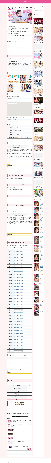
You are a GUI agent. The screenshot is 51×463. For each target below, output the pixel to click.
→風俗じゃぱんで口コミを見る (24, 137)
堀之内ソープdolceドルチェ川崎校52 (18, 286)
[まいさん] (36, 287)
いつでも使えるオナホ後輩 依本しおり (41, 276)
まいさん (40, 284)
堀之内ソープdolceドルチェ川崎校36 (18, 310)
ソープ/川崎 (16, 127)
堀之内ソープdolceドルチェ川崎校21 (18, 333)
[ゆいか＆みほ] (36, 307)
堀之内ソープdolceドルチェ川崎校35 (18, 312)
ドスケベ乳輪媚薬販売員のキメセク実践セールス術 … (41, 232)
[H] (36, 300)
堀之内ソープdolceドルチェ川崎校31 (18, 318)
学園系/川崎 (25, 413)
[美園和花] (36, 203)
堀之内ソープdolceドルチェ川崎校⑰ (18, 339)
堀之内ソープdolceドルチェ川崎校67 (18, 263)
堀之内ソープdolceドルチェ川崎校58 (18, 277)
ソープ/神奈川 (15, 413)
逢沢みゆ (40, 220)
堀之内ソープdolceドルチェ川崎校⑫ (18, 347)
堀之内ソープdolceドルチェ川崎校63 (18, 269)
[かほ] (36, 293)
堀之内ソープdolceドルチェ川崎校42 (18, 301)
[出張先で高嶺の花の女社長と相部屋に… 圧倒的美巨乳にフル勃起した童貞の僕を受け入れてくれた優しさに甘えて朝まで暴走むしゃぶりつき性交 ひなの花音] (36, 267)
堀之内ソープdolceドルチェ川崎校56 (18, 280)
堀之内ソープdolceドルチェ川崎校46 (18, 295)
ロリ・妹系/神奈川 (22, 413)
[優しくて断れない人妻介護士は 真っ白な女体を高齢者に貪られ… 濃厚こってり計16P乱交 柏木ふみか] (36, 258)
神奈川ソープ (9, 413)
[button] (24, 416)
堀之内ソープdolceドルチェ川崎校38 (18, 307)
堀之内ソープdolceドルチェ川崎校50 (18, 289)
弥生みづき (40, 227)
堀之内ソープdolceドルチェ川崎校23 (18, 330)
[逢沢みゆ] (36, 223)
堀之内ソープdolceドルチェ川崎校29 (18, 321)
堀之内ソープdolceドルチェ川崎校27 (18, 324)
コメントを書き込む (20, 454)
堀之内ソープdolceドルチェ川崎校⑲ (18, 336)
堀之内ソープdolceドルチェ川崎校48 (18, 292)
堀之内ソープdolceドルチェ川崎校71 (18, 257)
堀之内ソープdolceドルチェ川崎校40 (18, 304)
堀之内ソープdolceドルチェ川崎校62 (18, 271)
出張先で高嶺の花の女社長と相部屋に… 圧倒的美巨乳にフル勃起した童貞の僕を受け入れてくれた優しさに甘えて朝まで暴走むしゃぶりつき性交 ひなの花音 (41, 266)
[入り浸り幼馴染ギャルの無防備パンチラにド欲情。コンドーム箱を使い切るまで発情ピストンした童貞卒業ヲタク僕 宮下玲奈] (36, 248)
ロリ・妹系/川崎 (18, 413)
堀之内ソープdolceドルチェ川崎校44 (18, 298)
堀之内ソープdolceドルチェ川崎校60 (18, 274)
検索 (34, 5)
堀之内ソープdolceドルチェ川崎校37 (18, 309)
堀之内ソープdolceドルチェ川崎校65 (18, 266)
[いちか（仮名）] (36, 313)
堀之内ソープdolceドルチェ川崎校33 (18, 315)
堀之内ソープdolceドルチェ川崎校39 (18, 306)
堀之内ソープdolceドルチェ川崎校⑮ (18, 342)
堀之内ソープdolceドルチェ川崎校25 (18, 327)
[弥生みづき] (36, 230)
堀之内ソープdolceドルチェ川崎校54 (18, 283)
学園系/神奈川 (28, 413)
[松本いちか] (36, 216)
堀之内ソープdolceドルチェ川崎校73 (18, 254)
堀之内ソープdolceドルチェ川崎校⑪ (18, 348)
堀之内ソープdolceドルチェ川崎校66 (18, 265)
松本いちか (40, 213)
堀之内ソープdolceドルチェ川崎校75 (18, 251)
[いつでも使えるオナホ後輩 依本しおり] (36, 278)
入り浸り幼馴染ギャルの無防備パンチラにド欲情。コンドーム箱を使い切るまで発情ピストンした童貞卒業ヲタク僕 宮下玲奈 (41, 247)
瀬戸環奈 (40, 207)
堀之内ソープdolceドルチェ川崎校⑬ (18, 345)
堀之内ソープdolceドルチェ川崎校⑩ (18, 350)
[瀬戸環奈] (36, 210)
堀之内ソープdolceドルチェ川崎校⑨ (18, 351)
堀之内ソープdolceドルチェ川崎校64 (18, 268)
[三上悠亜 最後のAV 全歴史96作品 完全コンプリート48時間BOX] (36, 240)
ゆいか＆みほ (41, 304)
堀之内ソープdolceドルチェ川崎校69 (18, 260)
